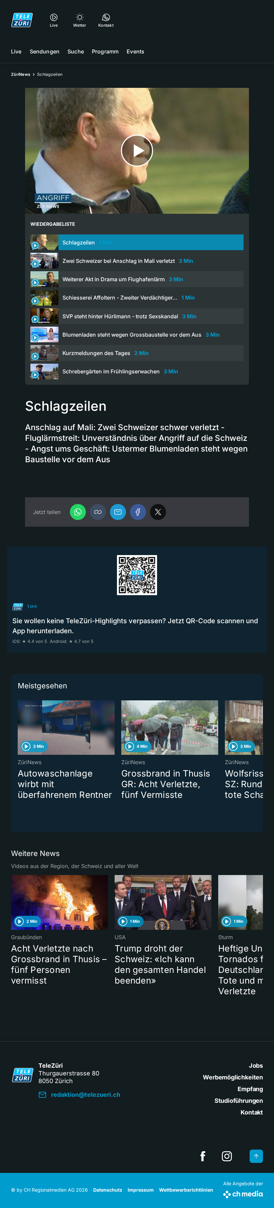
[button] (98, 512)
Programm (105, 51)
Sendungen (44, 51)
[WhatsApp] (78, 512)
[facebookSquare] (203, 1156)
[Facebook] (138, 512)
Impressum (141, 1190)
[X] (158, 512)
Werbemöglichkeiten (233, 1077)
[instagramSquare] (227, 1156)
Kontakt (252, 1112)
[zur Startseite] (22, 20)
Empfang (250, 1088)
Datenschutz (107, 1190)
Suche (75, 51)
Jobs (256, 1065)
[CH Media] (243, 1193)
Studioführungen (239, 1100)
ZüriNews (20, 74)
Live (16, 51)
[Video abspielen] (137, 151)
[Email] (118, 512)
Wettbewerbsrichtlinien (186, 1190)
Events (135, 51)
